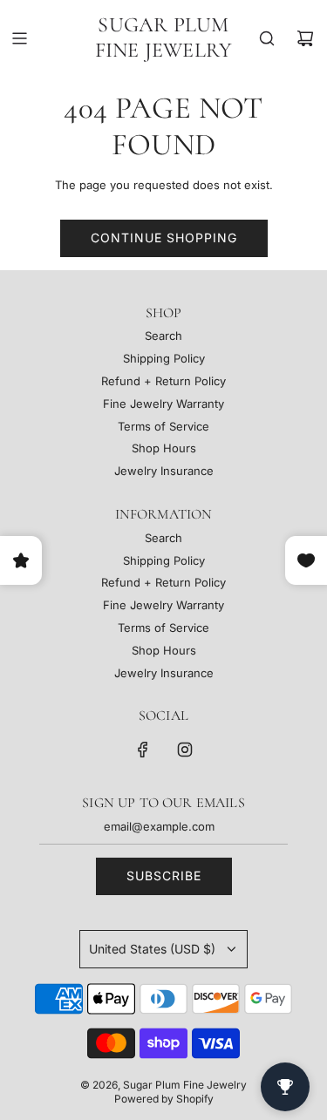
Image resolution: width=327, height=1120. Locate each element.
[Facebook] (143, 749)
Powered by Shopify (164, 1098)
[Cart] (305, 38)
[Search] (267, 38)
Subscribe (163, 875)
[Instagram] (185, 749)
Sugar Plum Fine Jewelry (164, 38)
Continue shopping (164, 237)
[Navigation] (19, 38)
